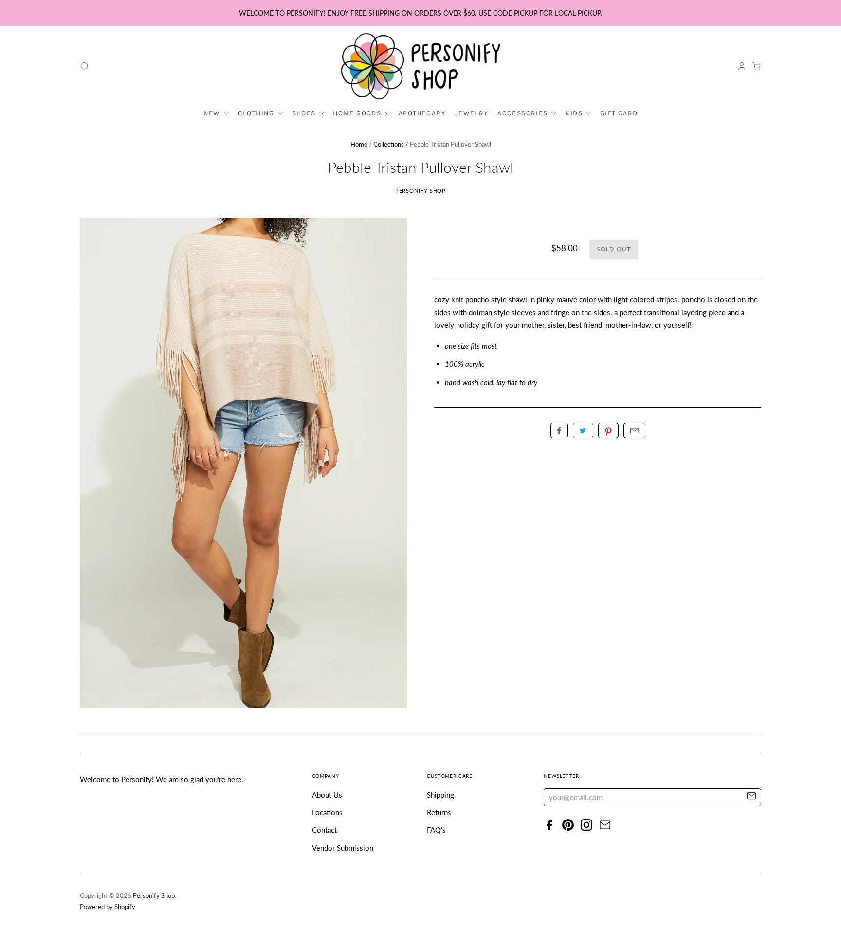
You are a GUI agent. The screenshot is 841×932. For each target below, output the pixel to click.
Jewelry (472, 113)
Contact (324, 829)
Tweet (583, 430)
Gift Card (619, 113)
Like (559, 430)
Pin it (608, 430)
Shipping (440, 794)
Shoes (305, 113)
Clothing (257, 113)
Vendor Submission (342, 847)
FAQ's (436, 829)
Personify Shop (420, 190)
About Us (327, 794)
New (213, 113)
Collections (388, 144)
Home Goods (358, 113)
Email (634, 430)
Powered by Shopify (107, 907)
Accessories (523, 113)
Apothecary (422, 113)
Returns (439, 812)
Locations (327, 812)
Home (358, 144)
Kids (575, 113)
